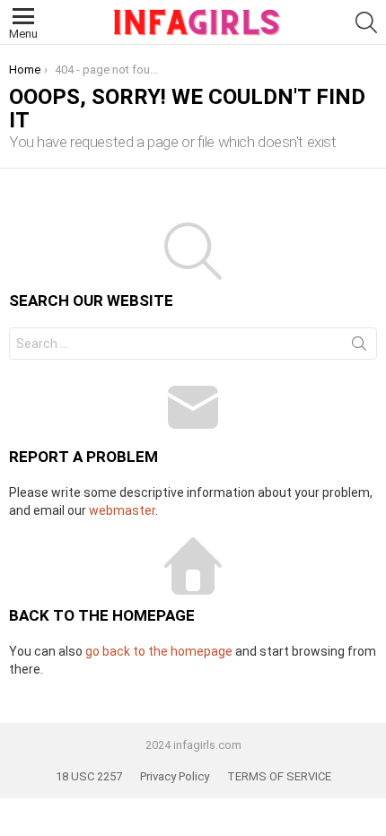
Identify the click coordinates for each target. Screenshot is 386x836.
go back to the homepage (158, 651)
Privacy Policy (174, 776)
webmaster (122, 510)
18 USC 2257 (89, 776)
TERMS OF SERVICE (279, 776)
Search (359, 347)
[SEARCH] (366, 22)
